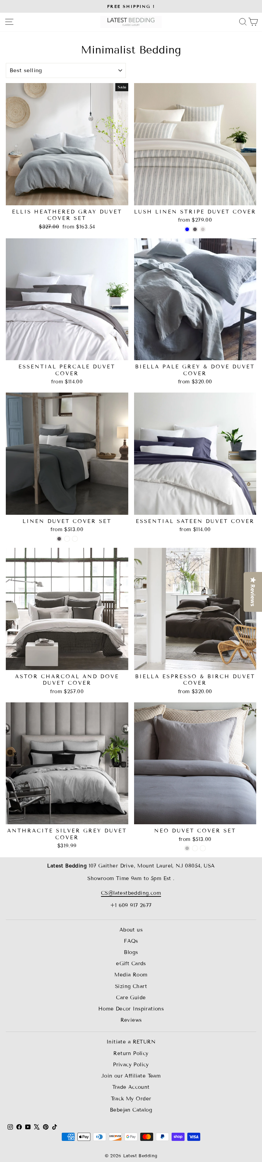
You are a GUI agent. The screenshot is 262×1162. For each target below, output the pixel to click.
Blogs (131, 952)
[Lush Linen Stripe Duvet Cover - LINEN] (202, 229)
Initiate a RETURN (131, 1042)
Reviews (131, 1020)
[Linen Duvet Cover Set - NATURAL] (67, 538)
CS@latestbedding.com (131, 893)
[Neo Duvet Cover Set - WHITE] (202, 848)
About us (131, 930)
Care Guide (131, 997)
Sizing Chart (131, 986)
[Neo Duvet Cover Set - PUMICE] (195, 848)
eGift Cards (131, 963)
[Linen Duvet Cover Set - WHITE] (74, 538)
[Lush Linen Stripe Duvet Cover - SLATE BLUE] (187, 229)
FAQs (131, 941)
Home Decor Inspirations (131, 1009)
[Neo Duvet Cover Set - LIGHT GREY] (187, 848)
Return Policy (130, 1053)
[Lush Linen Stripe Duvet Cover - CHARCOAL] (195, 229)
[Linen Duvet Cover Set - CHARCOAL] (59, 538)
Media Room (130, 975)
